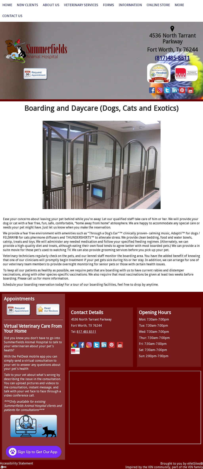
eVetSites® (195, 463)
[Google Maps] (74, 345)
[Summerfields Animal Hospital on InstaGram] (160, 90)
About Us (51, 5)
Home (7, 5)
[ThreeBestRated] (158, 73)
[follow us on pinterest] (182, 90)
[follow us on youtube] (190, 90)
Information (130, 5)
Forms (108, 5)
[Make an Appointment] (35, 74)
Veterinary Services (81, 5)
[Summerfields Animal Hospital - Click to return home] (35, 51)
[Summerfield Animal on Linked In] (175, 90)
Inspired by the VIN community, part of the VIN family (164, 467)
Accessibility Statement (16, 463)
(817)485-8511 (172, 58)
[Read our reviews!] (48, 310)
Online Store (158, 5)
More (179, 5)
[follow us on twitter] (167, 90)
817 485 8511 (86, 332)
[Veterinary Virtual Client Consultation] (33, 426)
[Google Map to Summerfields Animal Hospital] (172, 28)
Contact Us (12, 16)
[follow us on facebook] (152, 90)
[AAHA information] (186, 73)
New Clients (27, 5)
